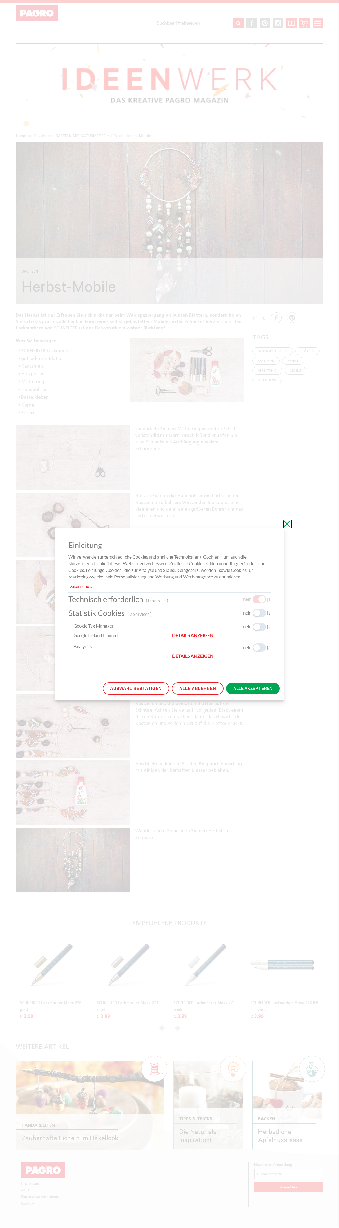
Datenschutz (80, 586)
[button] (221, 635)
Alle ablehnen (197, 688)
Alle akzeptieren (253, 688)
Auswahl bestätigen (136, 688)
